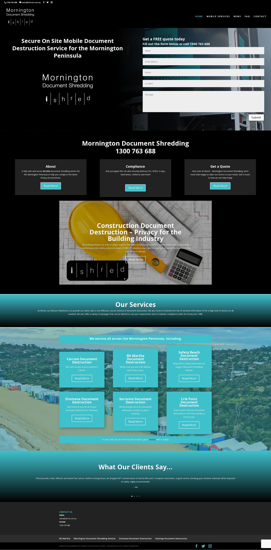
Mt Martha (64, 538)
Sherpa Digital (87, 546)
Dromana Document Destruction (135, 538)
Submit (256, 117)
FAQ (247, 16)
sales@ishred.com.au (67, 518)
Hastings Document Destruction (171, 538)
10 (146, 278)
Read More (51, 186)
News (237, 16)
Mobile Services (218, 16)
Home (199, 16)
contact (152, 439)
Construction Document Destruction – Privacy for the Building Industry (135, 232)
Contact (260, 16)
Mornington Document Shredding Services (94, 538)
